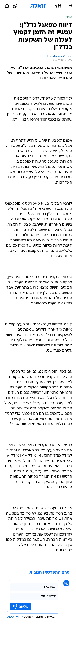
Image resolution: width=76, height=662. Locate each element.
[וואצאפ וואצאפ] (15, 6)
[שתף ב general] (7, 5)
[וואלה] (38, 6)
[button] (58, 6)
